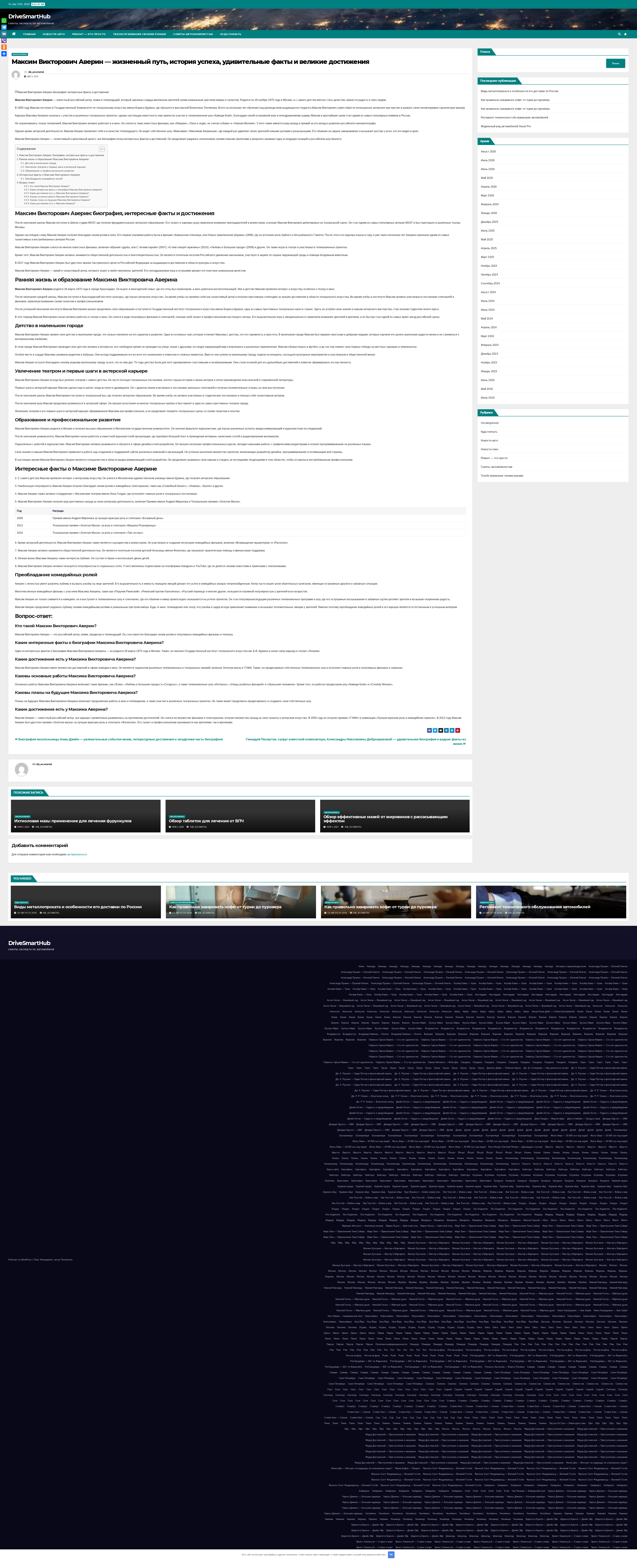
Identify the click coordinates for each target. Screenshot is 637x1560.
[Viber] (4, 40)
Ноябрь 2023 (489, 362)
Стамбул (451, 1400)
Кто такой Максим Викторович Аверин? (50, 186)
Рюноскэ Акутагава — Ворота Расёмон (505, 1367)
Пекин (581, 1333)
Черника (557, 1513)
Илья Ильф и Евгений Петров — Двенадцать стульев (515, 1147)
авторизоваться (77, 854)
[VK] (4, 34)
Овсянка (545, 1321)
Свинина (430, 1384)
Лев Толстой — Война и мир (457, 1192)
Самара (531, 1367)
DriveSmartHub (29, 16)
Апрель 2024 (489, 327)
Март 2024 (487, 336)
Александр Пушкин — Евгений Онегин (608, 966)
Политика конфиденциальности (391, 1344)
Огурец (362, 1327)
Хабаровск (489, 1485)
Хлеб (467, 1491)
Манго (554, 1220)
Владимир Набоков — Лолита (374, 1034)
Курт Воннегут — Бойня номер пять (422, 1192)
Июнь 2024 (488, 309)
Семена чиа (520, 1384)
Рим (516, 1344)
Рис (386, 1350)
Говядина (465, 1062)
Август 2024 (488, 292)
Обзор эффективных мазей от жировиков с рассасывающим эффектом (385, 818)
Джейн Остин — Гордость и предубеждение (418, 1101)
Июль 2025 (488, 230)
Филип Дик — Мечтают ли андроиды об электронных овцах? (596, 1462)
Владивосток (431, 1028)
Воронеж (428, 1034)
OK (391, 1554)
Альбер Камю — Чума (465, 983)
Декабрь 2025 (489, 221)
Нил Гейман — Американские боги (345, 1316)
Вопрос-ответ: (27, 182)
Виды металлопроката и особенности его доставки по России (519, 91)
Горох (583, 1062)
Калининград (511, 1158)
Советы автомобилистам (193, 34)
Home (361, 966)
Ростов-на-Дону (437, 1350)
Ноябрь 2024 (489, 265)
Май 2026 (487, 178)
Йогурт (452, 1152)
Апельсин (597, 1006)
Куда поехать (230, 34)
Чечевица (395, 1519)
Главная (29, 34)
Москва (340, 1276)
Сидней (448, 1389)
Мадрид (538, 1214)
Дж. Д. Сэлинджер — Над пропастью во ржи (546, 1068)
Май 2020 (487, 389)
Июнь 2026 (488, 169)
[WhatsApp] (4, 20)
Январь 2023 (489, 371)
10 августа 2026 (493, 913)
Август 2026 (488, 151)
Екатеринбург (620, 1130)
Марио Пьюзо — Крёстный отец (402, 1226)
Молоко (603, 1265)
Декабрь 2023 (489, 353)
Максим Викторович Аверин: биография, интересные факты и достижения (61, 155)
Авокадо (371, 966)
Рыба (385, 1355)
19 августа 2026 (27, 913)
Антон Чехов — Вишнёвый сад (342, 1000)
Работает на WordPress (20, 1259)
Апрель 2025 (489, 248)
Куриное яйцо (490, 1186)
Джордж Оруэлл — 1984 (615, 1118)
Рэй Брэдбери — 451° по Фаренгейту (488, 1355)
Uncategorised (20, 54)
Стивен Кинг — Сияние (461, 1406)
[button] (619, 34)
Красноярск (343, 1180)
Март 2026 (487, 195)
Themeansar (66, 1259)
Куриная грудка (619, 1180)
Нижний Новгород (598, 1282)
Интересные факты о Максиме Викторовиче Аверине (49, 174)
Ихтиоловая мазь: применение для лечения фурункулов (72, 820)
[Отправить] (4, 53)
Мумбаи (402, 1282)
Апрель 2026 (489, 186)
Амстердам (480, 994)
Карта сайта (333, 1169)
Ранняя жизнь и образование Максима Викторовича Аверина (54, 159)
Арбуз (457, 1011)
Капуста (515, 1164)
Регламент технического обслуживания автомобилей (514, 117)
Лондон (522, 1203)
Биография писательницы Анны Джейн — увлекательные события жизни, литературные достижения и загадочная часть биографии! (120, 739)
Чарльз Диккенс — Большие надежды (567, 1491)
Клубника (477, 1175)
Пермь (440, 1338)
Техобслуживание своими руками (139, 34)
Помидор (414, 1344)
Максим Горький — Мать (535, 1220)
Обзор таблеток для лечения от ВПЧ (206, 820)
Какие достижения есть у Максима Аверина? (52, 203)
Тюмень (386, 1423)
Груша (384, 1068)
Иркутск (549, 1147)
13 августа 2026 (337, 913)
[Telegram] (4, 27)
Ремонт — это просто (89, 34)
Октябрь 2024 (489, 274)
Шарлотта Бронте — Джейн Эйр (542, 1519)
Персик (614, 1338)
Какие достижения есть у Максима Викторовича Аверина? (59, 193)
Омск (479, 1327)
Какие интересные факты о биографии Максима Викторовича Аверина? (66, 189)
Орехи (615, 1327)
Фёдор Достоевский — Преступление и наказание (549, 1429)
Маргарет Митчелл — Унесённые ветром (362, 1226)
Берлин (532, 1017)
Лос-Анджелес (480, 1209)
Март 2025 (487, 257)
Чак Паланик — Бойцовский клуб (528, 1491)
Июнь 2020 (488, 380)
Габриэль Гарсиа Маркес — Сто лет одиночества (393, 1039)
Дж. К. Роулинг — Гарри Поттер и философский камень (599, 1068)
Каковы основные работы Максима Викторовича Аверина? (59, 196)
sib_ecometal (36, 72)
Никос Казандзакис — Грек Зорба (574, 1310)
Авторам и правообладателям (571, 966)
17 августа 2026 (182, 913)
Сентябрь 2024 (490, 283)
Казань (527, 1152)
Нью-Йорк (359, 1321)
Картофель (347, 1169)
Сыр (378, 1417)
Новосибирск (371, 1316)
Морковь (476, 1271)
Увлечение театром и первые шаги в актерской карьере (55, 167)
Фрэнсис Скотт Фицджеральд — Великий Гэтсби (447, 1468)
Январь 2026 (489, 213)
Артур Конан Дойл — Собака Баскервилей (553, 1011)
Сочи (540, 1395)
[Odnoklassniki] (4, 47)
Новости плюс (490, 449)
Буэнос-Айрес (419, 1023)
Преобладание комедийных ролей (44, 178)
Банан (580, 1011)
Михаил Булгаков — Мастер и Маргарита (429, 1242)
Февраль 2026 (490, 204)
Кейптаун (527, 1169)
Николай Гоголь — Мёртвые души (537, 1293)
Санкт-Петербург (502, 1372)
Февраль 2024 (490, 345)
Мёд (333, 1242)
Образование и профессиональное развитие (49, 170)
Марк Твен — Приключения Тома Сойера (475, 1226)
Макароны (426, 1220)
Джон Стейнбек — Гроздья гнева (583, 1118)
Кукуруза (498, 1180)
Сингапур (610, 1389)
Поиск (485, 52)
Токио (467, 1417)
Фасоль (446, 1429)
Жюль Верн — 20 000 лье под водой (569, 1135)
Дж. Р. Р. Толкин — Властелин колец (608, 1090)
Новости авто (54, 34)
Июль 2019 (488, 397)
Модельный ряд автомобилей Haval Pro (506, 126)
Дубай (450, 1130)
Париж (381, 1333)
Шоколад (450, 1536)
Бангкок (397, 1017)
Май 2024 (487, 318)
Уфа (590, 1423)
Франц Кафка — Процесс (407, 1468)
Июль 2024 (488, 301)
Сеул (329, 1389)
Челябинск (370, 1513)
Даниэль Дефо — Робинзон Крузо (504, 1068)
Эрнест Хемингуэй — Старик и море (570, 1536)
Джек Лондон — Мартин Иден (549, 1118)
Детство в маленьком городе (40, 163)
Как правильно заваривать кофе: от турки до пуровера (515, 100)
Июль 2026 (488, 160)
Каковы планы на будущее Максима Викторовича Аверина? (60, 200)
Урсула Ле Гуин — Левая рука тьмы (567, 1423)
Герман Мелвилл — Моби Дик (443, 1062)
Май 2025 (487, 239)
